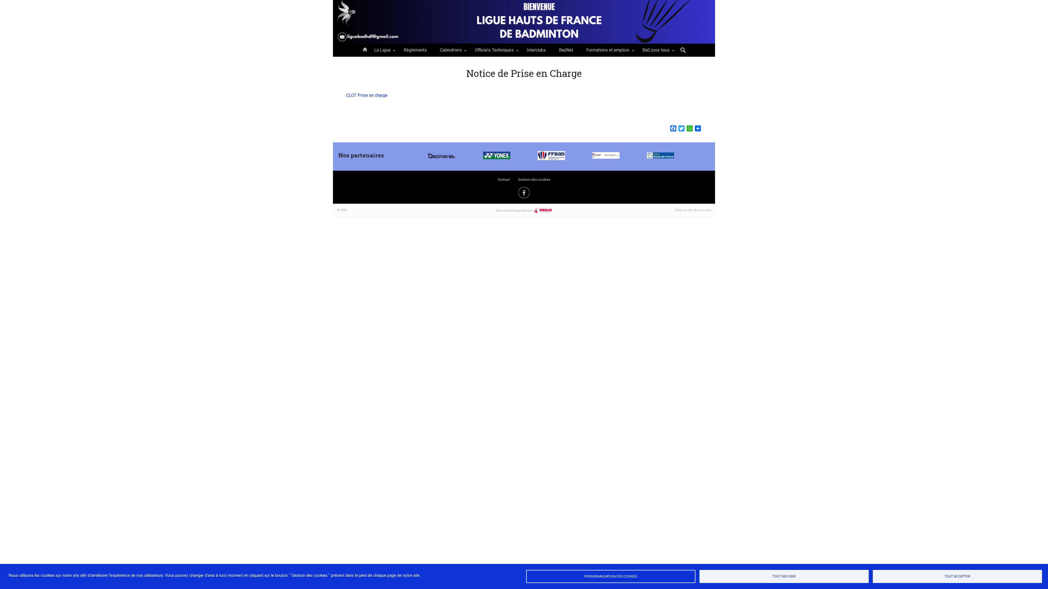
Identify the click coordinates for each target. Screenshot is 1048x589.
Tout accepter (957, 576)
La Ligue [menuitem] (379, 52)
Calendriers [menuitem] (447, 52)
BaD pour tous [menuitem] (652, 52)
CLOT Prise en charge (367, 95)
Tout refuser (784, 576)
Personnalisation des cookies (610, 576)
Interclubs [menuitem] (536, 50)
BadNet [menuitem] (566, 50)
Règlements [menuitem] (415, 50)
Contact (504, 180)
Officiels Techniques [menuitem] (491, 52)
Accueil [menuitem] (365, 49)
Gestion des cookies (534, 180)
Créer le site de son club (693, 210)
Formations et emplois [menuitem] (604, 52)
